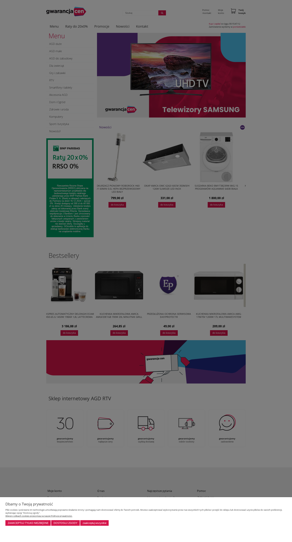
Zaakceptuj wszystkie (94, 523)
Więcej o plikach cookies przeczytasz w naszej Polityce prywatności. (38, 515)
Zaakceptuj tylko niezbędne (28, 523)
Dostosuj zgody (65, 523)
